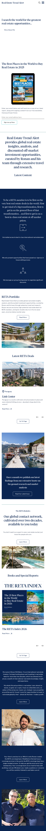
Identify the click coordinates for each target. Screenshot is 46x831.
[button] (37, 417)
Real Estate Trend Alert (13, 2)
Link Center (8, 396)
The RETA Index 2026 (14, 629)
